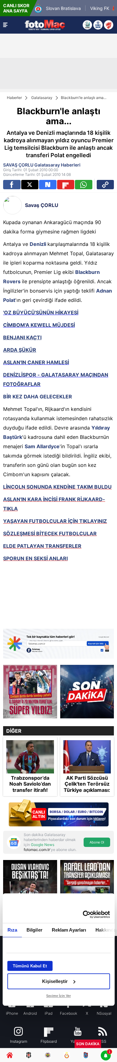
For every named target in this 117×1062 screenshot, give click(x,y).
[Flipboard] (66, 184)
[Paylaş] (105, 184)
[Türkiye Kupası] (108, 25)
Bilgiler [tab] (34, 930)
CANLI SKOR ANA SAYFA (16, 8)
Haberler (14, 97)
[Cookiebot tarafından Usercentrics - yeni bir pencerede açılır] (83, 914)
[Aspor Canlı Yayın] (87, 25)
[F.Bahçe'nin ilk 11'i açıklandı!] (87, 692)
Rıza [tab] (12, 930)
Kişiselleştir (55, 981)
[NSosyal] (47, 184)
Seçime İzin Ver (58, 996)
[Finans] (58, 813)
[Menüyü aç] (5, 25)
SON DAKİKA (88, 1043)
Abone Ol (97, 842)
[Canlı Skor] (98, 25)
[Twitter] (30, 184)
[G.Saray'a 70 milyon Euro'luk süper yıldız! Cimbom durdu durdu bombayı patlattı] (30, 692)
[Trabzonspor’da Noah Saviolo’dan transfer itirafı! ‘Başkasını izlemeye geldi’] (30, 756)
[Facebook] (12, 184)
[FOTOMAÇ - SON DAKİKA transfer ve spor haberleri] (45, 25)
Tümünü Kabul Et (30, 966)
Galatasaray (41, 97)
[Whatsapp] (83, 184)
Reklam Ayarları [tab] (68, 930)
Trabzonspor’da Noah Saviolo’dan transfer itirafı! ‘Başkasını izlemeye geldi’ (30, 790)
